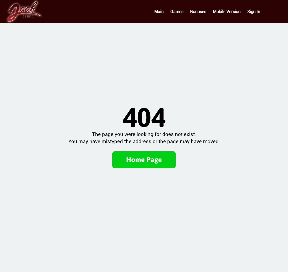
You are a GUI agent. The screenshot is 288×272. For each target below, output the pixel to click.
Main (159, 11)
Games (176, 11)
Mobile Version (227, 11)
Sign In (253, 11)
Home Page (144, 160)
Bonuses (198, 11)
